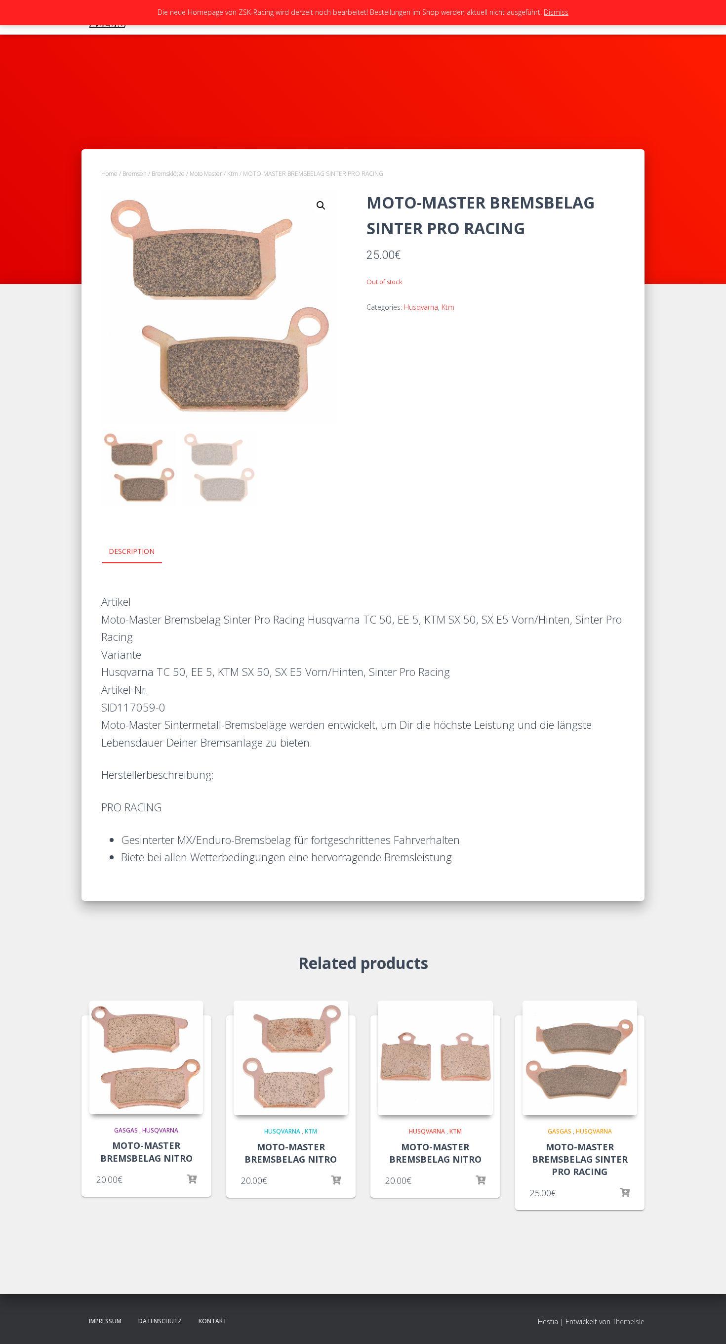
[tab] (139, 552)
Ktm (232, 173)
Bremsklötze (168, 173)
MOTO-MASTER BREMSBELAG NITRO (146, 1151)
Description (132, 551)
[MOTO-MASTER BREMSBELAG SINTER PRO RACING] (580, 1058)
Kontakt (213, 1321)
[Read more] (192, 1179)
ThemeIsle (628, 1321)
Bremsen (134, 173)
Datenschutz (160, 1321)
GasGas (126, 1130)
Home (109, 173)
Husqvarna (421, 307)
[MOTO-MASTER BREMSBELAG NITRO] (146, 1057)
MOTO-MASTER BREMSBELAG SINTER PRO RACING (580, 1159)
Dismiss (556, 12)
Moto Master (206, 173)
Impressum (105, 1321)
